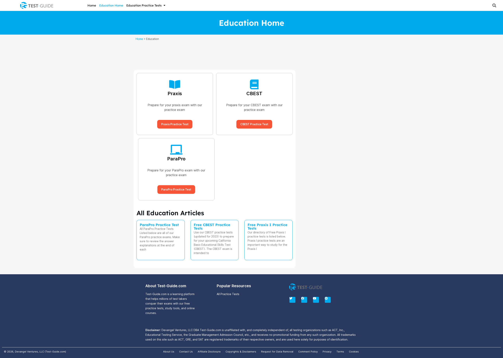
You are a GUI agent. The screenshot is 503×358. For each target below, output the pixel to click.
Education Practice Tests (144, 5)
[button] (494, 5)
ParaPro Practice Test (159, 225)
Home (91, 5)
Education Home (111, 5)
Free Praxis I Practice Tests (267, 227)
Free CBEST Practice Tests (212, 227)
